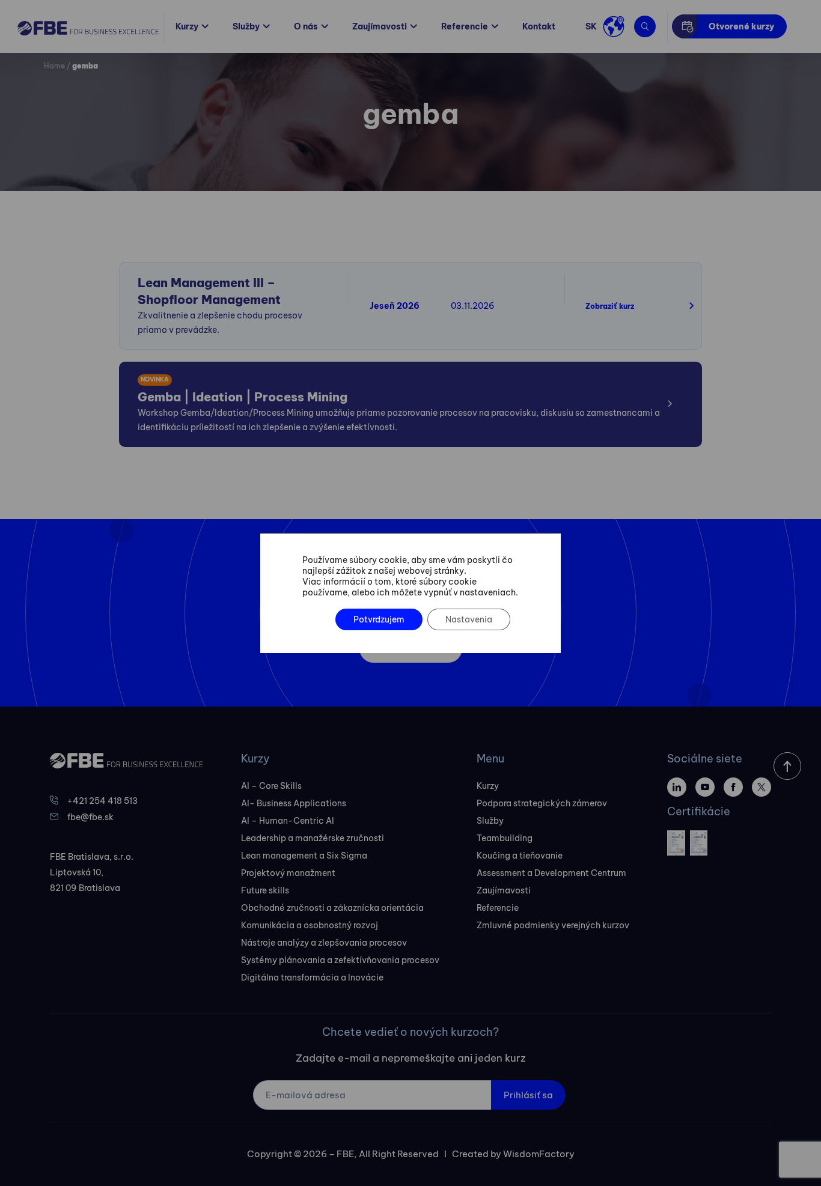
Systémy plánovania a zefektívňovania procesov (340, 960)
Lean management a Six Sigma (304, 855)
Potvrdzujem (378, 619)
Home (54, 65)
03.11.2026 (473, 305)
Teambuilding (505, 838)
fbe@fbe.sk (90, 817)
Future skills (265, 890)
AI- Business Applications (293, 803)
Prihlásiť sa (528, 1095)
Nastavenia (468, 619)
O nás (306, 26)
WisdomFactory (539, 1154)
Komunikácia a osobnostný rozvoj (309, 925)
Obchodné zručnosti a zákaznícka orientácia (332, 907)
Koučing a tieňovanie (520, 855)
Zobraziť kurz (609, 306)
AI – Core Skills (271, 785)
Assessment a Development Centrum (551, 873)
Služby (246, 26)
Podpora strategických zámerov (542, 803)
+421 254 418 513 (102, 800)
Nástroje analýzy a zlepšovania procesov (324, 942)
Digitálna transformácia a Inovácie (312, 977)
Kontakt (538, 26)
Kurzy (186, 26)
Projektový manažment (288, 873)
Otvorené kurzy (741, 26)
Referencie (464, 26)
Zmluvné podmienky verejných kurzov (553, 925)
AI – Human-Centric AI (287, 820)
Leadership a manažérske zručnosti (312, 838)
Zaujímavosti (379, 26)
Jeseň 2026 (395, 305)
